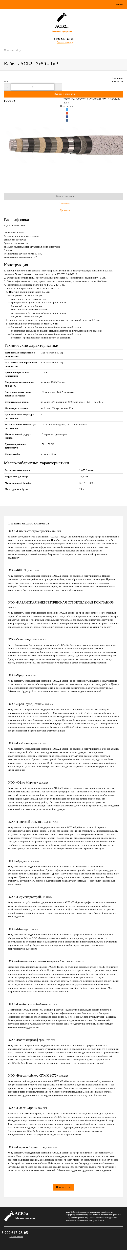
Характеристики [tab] (64, 196)
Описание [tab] (64, 203)
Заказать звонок (16, 1237)
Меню (119, 4)
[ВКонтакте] (67, 120)
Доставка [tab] (64, 210)
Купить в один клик (64, 94)
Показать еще (63, 1187)
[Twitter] (67, 109)
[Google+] (67, 113)
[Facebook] (67, 116)
